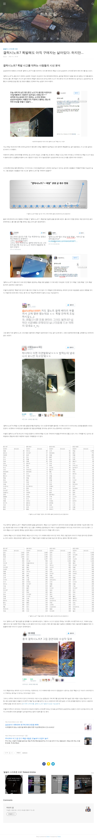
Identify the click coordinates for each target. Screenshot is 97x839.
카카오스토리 (48, 764)
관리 (58, 39)
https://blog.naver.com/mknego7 (14, 735)
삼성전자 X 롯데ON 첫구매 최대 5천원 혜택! (22, 725)
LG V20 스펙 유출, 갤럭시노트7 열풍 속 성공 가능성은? (40, 704)
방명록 (45, 39)
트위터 (53, 764)
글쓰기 (38, 39)
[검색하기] (92, 4)
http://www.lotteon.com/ (12, 722)
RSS (51, 39)
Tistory (59, 836)
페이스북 (44, 764)
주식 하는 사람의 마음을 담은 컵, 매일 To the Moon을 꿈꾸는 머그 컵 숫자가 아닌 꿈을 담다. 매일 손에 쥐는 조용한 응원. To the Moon (42, 742)
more (92, 772)
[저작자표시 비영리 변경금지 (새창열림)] (24, 753)
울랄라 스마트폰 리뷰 (10, 49)
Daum (48, 836)
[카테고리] (4, 4)
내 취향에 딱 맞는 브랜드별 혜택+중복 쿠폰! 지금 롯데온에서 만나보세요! (29, 727)
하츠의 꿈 (48, 14)
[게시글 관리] (12, 752)
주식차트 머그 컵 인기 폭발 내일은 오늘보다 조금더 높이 (26, 738)
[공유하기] (9, 752)
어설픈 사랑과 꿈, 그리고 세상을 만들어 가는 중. (20, 810)
